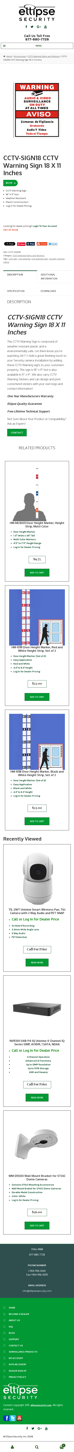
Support (14, 1339)
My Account (16, 1358)
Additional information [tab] (49, 276)
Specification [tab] (15, 290)
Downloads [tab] (48, 290)
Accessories (20, 56)
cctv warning (24, 259)
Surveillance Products (23, 1351)
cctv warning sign (39, 259)
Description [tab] (15, 274)
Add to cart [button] (37, 572)
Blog (12, 1332)
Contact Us (16, 1345)
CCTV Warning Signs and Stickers (44, 56)
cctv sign (13, 259)
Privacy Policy (17, 1377)
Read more (37, 962)
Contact (17, 432)
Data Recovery (17, 1364)
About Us (14, 1320)
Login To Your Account (45, 226)
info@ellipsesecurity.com (37, 1290)
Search (37, 1447)
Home (9, 56)
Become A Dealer (19, 1314)
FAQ (11, 1326)
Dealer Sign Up (17, 1370)
